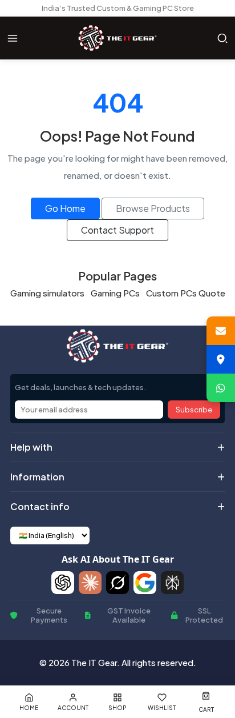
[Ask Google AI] (144, 582)
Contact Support (117, 230)
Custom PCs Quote (185, 292)
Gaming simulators (47, 292)
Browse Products (153, 208)
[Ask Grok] (117, 582)
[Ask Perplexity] (172, 582)
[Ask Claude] (90, 582)
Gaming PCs (115, 292)
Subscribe (194, 409)
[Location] (220, 359)
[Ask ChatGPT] (62, 582)
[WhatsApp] (220, 388)
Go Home (65, 208)
